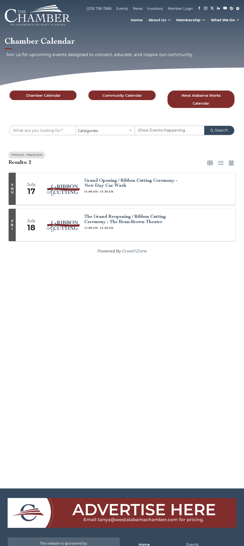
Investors (155, 8)
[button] (210, 163)
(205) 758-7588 (99, 8)
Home (136, 20)
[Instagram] (205, 8)
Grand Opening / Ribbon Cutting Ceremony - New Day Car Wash (130, 183)
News (137, 8)
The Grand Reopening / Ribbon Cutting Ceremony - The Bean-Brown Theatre (125, 219)
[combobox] (105, 130)
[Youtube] (225, 8)
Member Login (180, 8)
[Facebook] (199, 8)
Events (122, 8)
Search (221, 130)
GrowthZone (134, 251)
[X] (212, 8)
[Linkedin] (218, 8)
